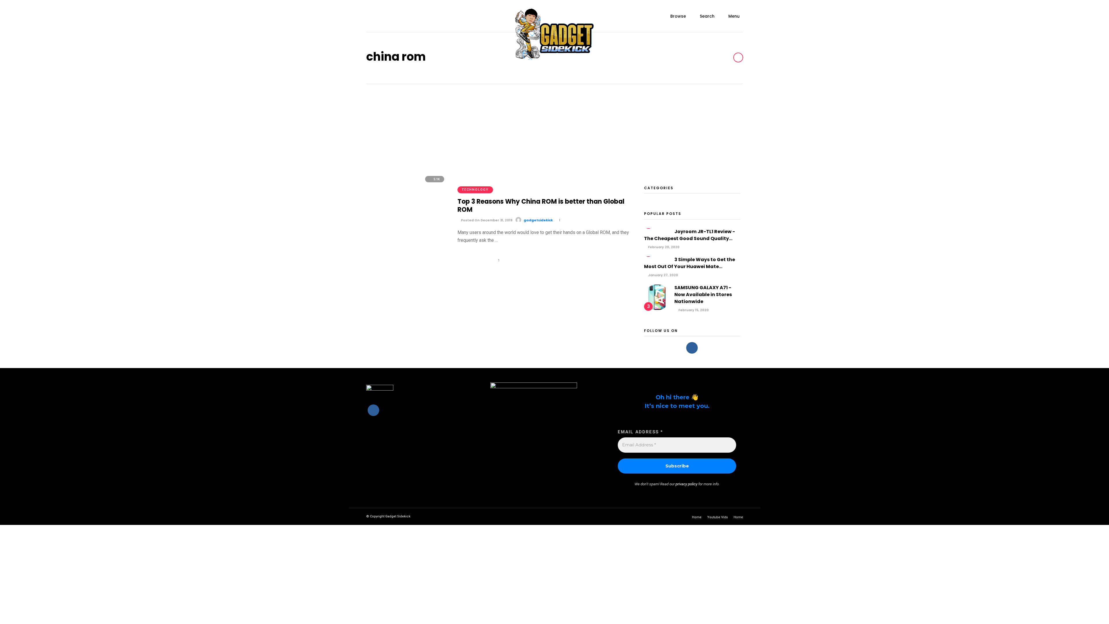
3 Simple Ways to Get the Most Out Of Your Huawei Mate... (689, 263)
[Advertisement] (554, 127)
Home (697, 517)
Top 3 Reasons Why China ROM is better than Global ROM (540, 205)
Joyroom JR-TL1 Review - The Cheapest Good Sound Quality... (689, 235)
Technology (475, 190)
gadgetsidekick (538, 220)
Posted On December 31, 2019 (486, 220)
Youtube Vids (717, 517)
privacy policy (686, 484)
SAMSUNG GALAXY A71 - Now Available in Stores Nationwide (703, 294)
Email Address (640, 431)
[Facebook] (692, 348)
